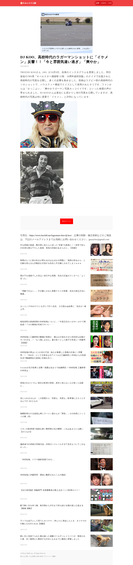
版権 (53, 556)
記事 (97, 3)
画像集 (103, 3)
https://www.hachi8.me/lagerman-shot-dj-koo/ (50, 235)
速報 (110, 3)
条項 (41, 556)
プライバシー (47, 556)
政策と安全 (36, 556)
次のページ (66, 221)
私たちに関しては (26, 556)
